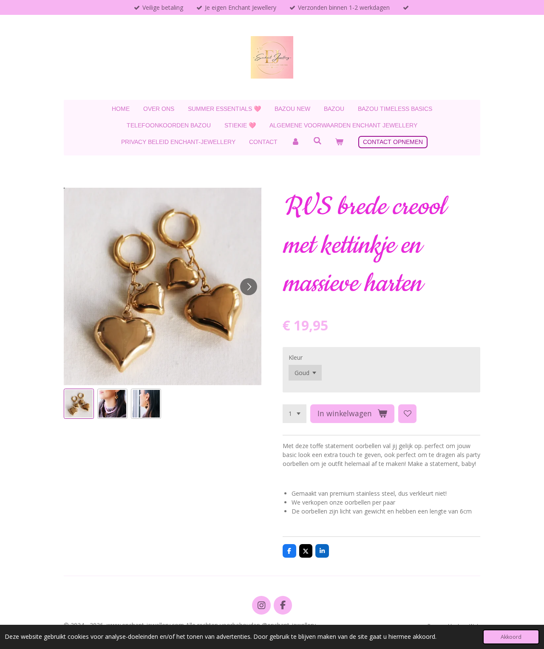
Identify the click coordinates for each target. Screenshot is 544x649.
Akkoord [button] (511, 637)
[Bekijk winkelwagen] (339, 142)
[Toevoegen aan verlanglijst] (407, 413)
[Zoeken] (317, 141)
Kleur (296, 357)
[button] (79, 404)
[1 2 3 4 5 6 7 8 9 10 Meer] (294, 413)
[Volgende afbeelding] (248, 286)
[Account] (295, 142)
